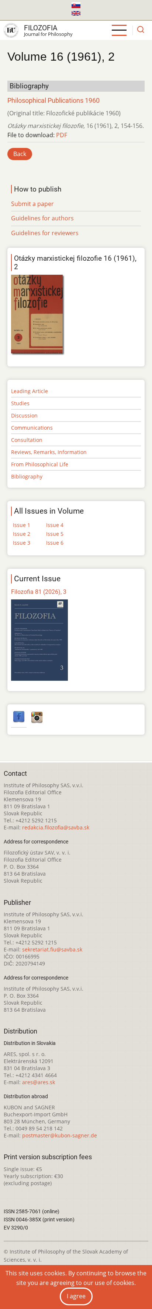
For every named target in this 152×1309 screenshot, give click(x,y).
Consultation (26, 439)
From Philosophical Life (39, 464)
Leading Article (29, 391)
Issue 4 (54, 524)
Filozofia (40, 28)
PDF (61, 135)
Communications (32, 427)
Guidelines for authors (42, 218)
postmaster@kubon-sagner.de (59, 1135)
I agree (76, 1296)
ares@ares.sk (38, 1082)
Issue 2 (21, 533)
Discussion (24, 415)
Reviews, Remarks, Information (49, 452)
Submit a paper (32, 204)
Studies (20, 403)
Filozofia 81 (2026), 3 (38, 591)
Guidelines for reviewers (45, 233)
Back (19, 154)
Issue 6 (54, 542)
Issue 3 (21, 542)
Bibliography (26, 476)
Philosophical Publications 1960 (53, 100)
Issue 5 (54, 533)
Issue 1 (21, 524)
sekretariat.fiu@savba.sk (52, 949)
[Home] (11, 30)
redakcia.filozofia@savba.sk (55, 827)
